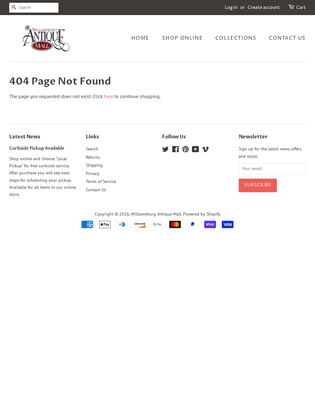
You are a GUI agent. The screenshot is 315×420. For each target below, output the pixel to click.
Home (140, 38)
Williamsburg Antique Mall (156, 214)
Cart (301, 7)
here (108, 96)
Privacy (92, 173)
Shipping (94, 165)
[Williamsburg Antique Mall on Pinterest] (185, 150)
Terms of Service (101, 181)
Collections (236, 38)
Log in (231, 7)
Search (92, 149)
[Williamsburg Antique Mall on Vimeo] (205, 150)
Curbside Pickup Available (36, 148)
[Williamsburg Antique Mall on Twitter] (165, 150)
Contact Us (287, 38)
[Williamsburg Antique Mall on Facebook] (175, 150)
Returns (93, 157)
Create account (264, 7)
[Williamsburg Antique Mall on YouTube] (195, 150)
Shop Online (182, 38)
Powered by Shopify (202, 214)
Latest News (24, 136)
